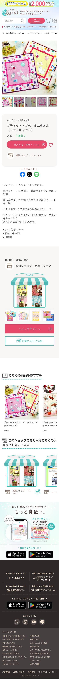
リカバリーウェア (31, 27)
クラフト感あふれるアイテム (40, 653)
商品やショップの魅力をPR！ (43, 586)
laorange (42, 27)
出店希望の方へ (17, 590)
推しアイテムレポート (9, 660)
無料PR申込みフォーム (45, 590)
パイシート (52, 27)
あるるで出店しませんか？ (16, 586)
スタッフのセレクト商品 (38, 643)
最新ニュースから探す (9, 650)
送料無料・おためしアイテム (12, 646)
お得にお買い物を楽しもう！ (43, 573)
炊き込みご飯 (19, 27)
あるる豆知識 (34, 664)
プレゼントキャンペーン (10, 664)
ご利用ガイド (17, 578)
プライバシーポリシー (47, 672)
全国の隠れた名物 (8, 643)
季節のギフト (34, 646)
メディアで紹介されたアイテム (40, 650)
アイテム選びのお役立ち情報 (40, 657)
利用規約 (6, 672)
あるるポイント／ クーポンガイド (45, 578)
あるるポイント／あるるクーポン (13, 636)
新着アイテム (34, 639)
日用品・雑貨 (23, 120)
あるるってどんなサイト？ (16, 573)
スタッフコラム (35, 660)
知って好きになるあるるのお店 (12, 639)
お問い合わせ (18, 672)
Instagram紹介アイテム (10, 653)
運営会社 (31, 672)
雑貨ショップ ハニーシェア (28, 155)
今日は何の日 (34, 636)
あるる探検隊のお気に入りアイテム (14, 657)
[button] (5, 68)
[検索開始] (23, 21)
